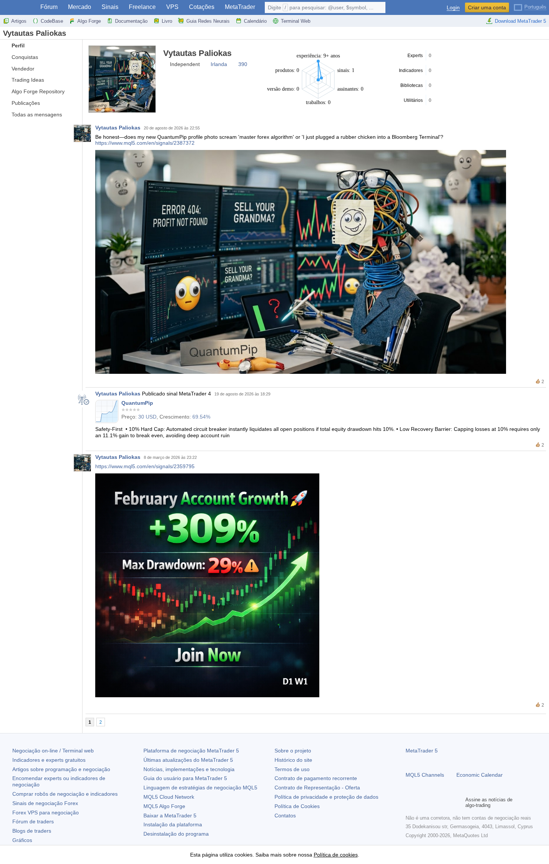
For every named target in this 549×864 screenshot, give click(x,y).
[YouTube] (445, 802)
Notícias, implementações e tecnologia (189, 769)
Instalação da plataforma (172, 824)
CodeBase (52, 21)
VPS (172, 7)
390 (242, 64)
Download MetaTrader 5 (520, 21)
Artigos (19, 21)
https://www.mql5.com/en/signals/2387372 (145, 143)
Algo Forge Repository (38, 91)
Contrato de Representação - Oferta (317, 788)
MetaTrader (240, 7)
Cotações (201, 7)
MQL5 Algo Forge (164, 806)
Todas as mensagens (37, 115)
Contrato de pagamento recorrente (315, 778)
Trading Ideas (28, 80)
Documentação (131, 21)
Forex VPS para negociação (45, 813)
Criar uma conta (487, 7)
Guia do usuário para (185, 778)
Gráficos (22, 840)
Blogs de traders (31, 831)
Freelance (142, 7)
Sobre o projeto (292, 751)
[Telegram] (422, 802)
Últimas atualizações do (188, 760)
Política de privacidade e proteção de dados (326, 797)
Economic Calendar (479, 775)
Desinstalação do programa (176, 834)
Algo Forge (89, 21)
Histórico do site (293, 760)
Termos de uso (292, 769)
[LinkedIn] (457, 802)
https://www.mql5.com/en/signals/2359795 (145, 466)
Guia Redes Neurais (208, 21)
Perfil (18, 45)
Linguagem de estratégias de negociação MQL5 (200, 788)
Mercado (79, 7)
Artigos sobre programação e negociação (61, 769)
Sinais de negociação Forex (45, 803)
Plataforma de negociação (191, 751)
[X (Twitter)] (433, 802)
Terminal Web (295, 21)
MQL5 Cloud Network (168, 797)
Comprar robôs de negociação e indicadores (65, 794)
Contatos (285, 815)
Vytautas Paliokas (117, 128)
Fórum (49, 7)
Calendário (255, 21)
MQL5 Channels (425, 775)
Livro (167, 21)
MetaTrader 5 (422, 751)
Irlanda (219, 64)
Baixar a (169, 815)
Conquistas (25, 57)
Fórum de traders (33, 821)
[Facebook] (410, 802)
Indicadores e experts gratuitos (49, 760)
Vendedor (23, 69)
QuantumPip (137, 403)
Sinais (110, 7)
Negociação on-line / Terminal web (53, 751)
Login (453, 7)
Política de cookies (336, 855)
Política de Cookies (297, 806)
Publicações (26, 103)
